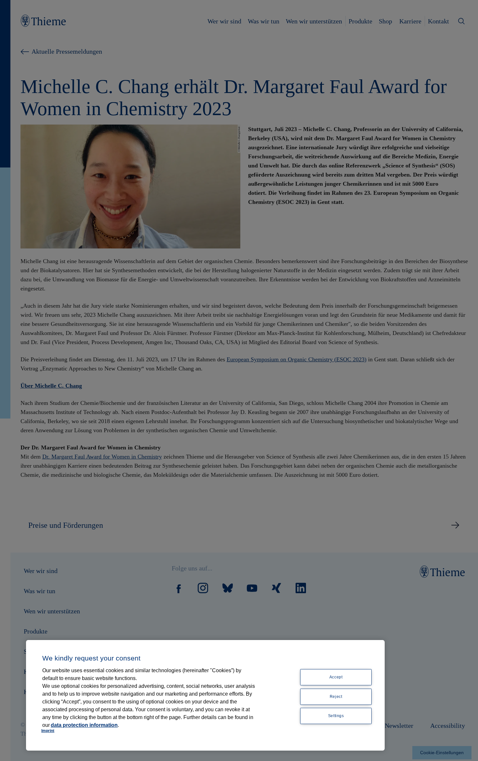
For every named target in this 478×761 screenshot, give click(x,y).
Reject (336, 696)
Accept (336, 677)
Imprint (47, 730)
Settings (336, 716)
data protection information (84, 725)
